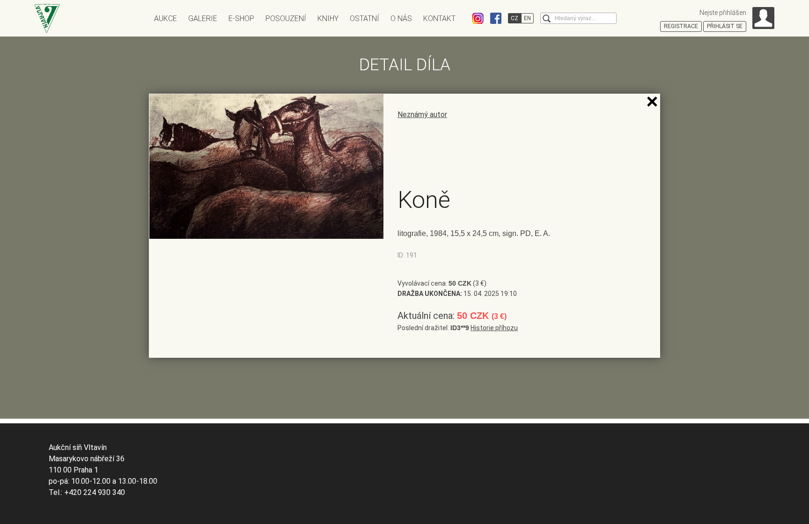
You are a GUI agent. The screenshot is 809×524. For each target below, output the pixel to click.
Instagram (478, 18)
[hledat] (547, 18)
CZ (514, 18)
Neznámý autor (422, 114)
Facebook (495, 18)
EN (527, 18)
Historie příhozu (494, 328)
